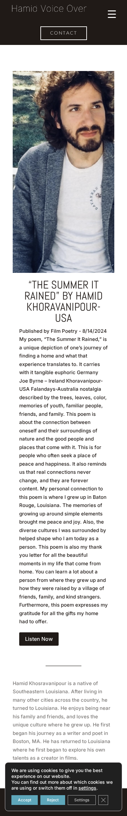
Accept (24, 799)
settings (87, 788)
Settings (81, 799)
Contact (63, 33)
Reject (53, 799)
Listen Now (39, 639)
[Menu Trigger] (112, 14)
